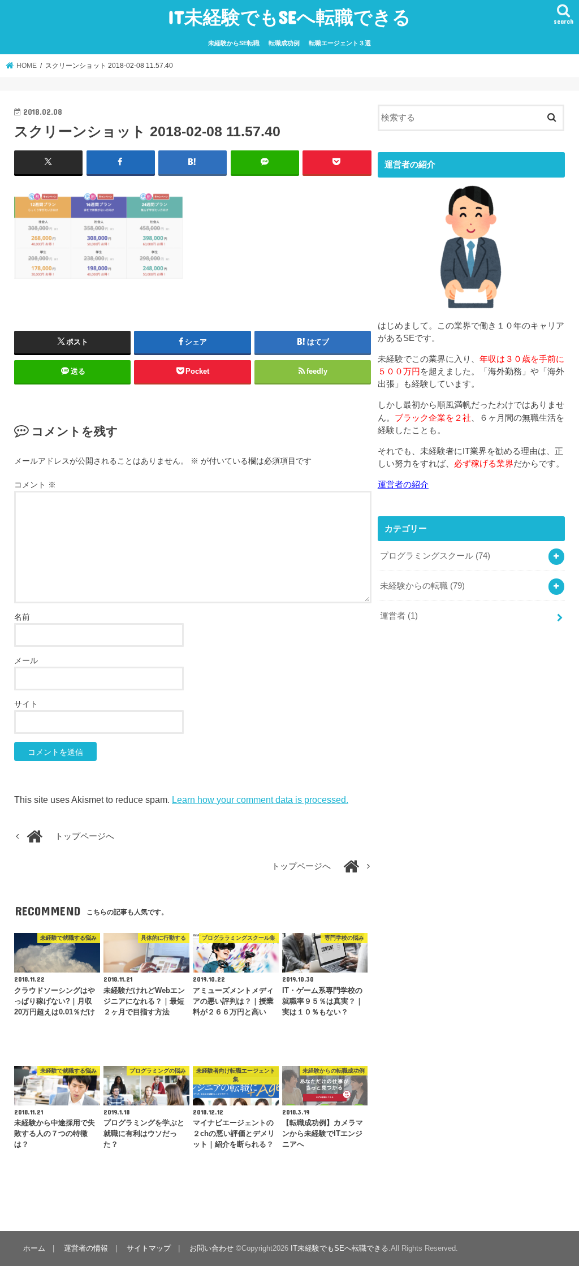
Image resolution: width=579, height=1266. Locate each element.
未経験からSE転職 (234, 43)
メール (26, 660)
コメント (35, 484)
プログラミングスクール (435, 555)
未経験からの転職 (422, 585)
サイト (26, 703)
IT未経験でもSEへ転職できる (289, 17)
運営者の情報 (86, 1248)
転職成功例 (284, 43)
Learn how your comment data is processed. (260, 799)
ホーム (34, 1248)
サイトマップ (149, 1248)
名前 (22, 616)
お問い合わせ (211, 1248)
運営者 (399, 615)
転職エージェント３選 (340, 43)
